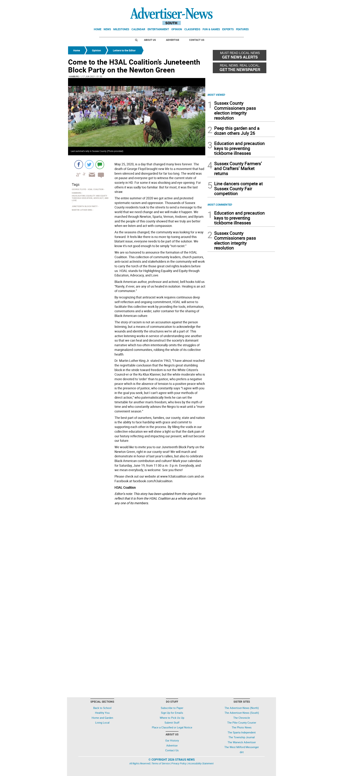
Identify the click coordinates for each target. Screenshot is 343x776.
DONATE (266, 4)
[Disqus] (136, 555)
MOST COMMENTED (219, 204)
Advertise (172, 40)
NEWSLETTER (246, 4)
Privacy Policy (179, 763)
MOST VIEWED (216, 94)
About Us (150, 40)
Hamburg (74, 76)
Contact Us (196, 40)
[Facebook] (78, 164)
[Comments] (99, 164)
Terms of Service (161, 763)
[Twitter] (89, 164)
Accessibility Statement (201, 763)
